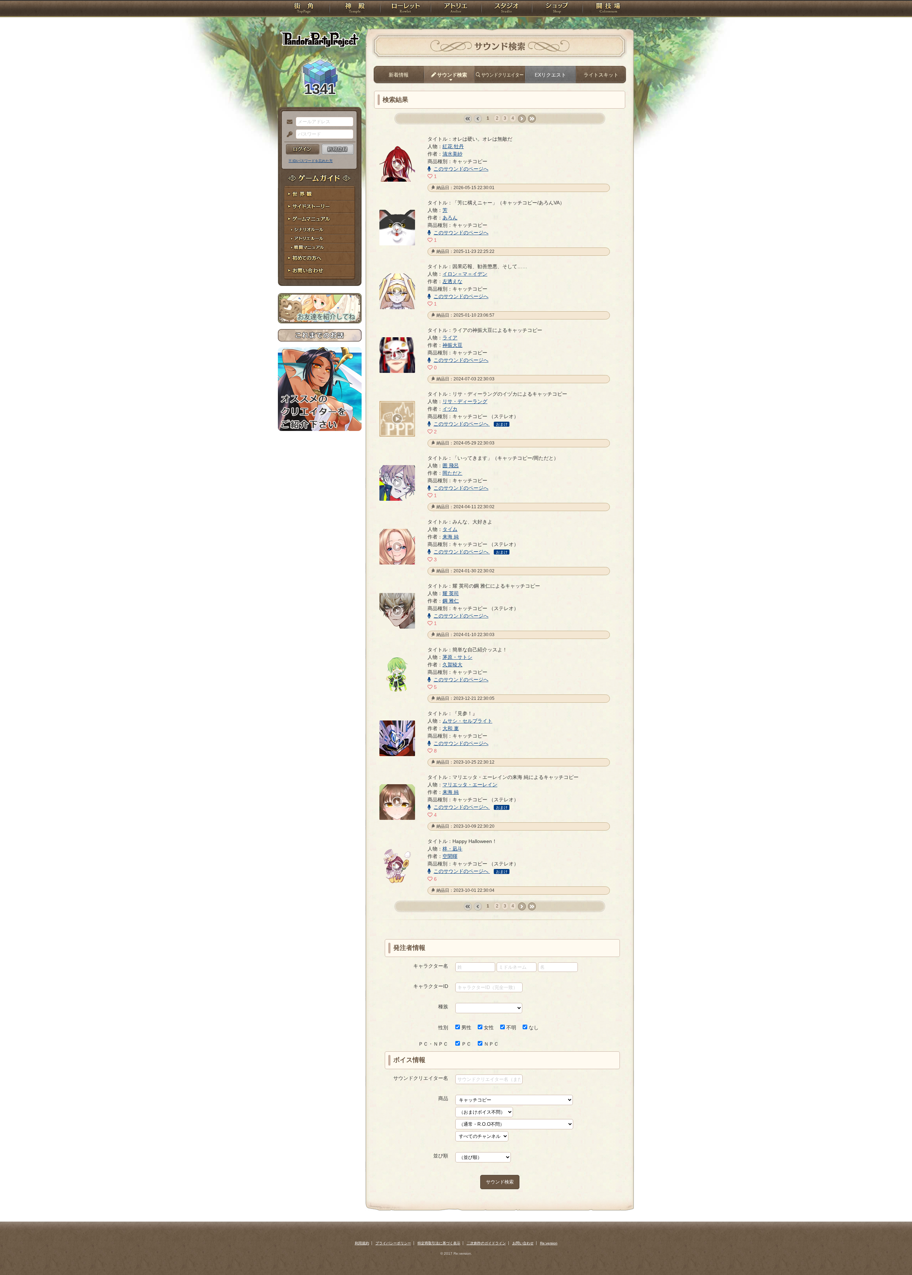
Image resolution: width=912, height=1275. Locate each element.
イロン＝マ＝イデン (464, 274)
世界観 (320, 194)
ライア (449, 337)
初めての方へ (320, 258)
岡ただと (452, 473)
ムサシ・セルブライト (467, 721)
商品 (443, 1098)
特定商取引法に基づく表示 (439, 1243)
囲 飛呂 (450, 465)
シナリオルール (320, 229)
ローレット (405, 9)
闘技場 (608, 9)
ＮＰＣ (490, 1044)
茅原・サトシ (457, 657)
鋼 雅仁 (450, 601)
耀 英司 (450, 593)
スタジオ (506, 9)
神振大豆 (452, 345)
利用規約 (362, 1243)
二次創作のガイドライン (486, 1243)
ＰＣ (465, 1044)
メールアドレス (287, 122)
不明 (510, 1027)
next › (521, 118)
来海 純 (450, 537)
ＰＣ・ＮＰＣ (433, 1044)
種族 (443, 1006)
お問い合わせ (320, 271)
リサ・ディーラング (464, 401)
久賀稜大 (452, 664)
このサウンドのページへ (461, 169)
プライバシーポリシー (393, 1243)
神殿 (355, 9)
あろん (449, 217)
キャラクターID (430, 986)
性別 (443, 1027)
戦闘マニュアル (320, 247)
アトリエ (456, 9)
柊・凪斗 (452, 849)
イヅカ (449, 409)
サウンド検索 (500, 1182)
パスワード (287, 134)
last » (531, 118)
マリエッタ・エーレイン (469, 784)
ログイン (303, 149)
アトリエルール (320, 238)
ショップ (557, 9)
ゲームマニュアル (320, 219)
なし (533, 1027)
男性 (465, 1027)
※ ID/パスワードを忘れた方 (311, 161)
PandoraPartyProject (320, 39)
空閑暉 (449, 856)
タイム (449, 529)
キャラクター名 (430, 966)
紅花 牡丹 (453, 146)
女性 (488, 1027)
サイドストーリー (320, 207)
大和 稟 (450, 728)
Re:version (549, 1243)
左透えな (452, 281)
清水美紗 (452, 154)
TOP (304, 9)
